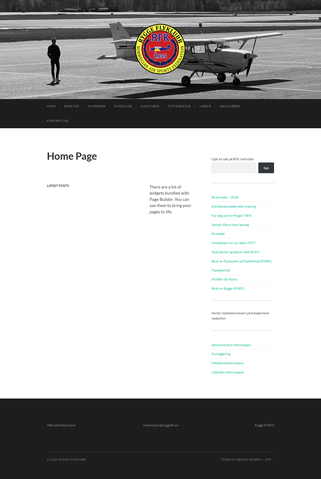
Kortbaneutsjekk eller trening (234, 206)
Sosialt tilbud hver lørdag (230, 224)
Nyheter (71, 106)
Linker (205, 106)
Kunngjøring (221, 354)
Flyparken (96, 106)
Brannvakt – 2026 (225, 197)
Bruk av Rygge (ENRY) (228, 288)
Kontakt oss (58, 121)
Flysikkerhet (221, 270)
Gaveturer (150, 106)
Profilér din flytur (225, 279)
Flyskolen (123, 106)
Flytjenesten (179, 106)
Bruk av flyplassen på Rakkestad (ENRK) (242, 261)
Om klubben (230, 106)
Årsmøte (218, 233)
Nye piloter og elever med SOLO (235, 252)
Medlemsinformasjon (228, 363)
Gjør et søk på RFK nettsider (233, 159)
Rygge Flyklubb (72, 459)
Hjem (51, 106)
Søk (266, 168)
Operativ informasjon (228, 372)
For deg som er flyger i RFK (232, 215)
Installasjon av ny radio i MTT (233, 243)
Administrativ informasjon (231, 345)
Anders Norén (248, 459)
